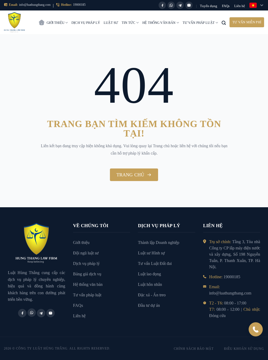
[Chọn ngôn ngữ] (256, 5)
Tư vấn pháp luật (199, 23)
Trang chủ (41, 20)
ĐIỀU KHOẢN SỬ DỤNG (244, 349)
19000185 (79, 5)
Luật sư (111, 23)
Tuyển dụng (208, 6)
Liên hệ (239, 6)
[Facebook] (162, 5)
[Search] (224, 22)
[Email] (189, 5)
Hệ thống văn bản (158, 23)
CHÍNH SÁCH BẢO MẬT (194, 349)
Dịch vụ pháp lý (85, 23)
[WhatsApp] (171, 5)
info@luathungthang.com (35, 5)
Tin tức (128, 23)
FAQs (226, 6)
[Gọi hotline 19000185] (256, 329)
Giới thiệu (55, 23)
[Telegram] (180, 5)
